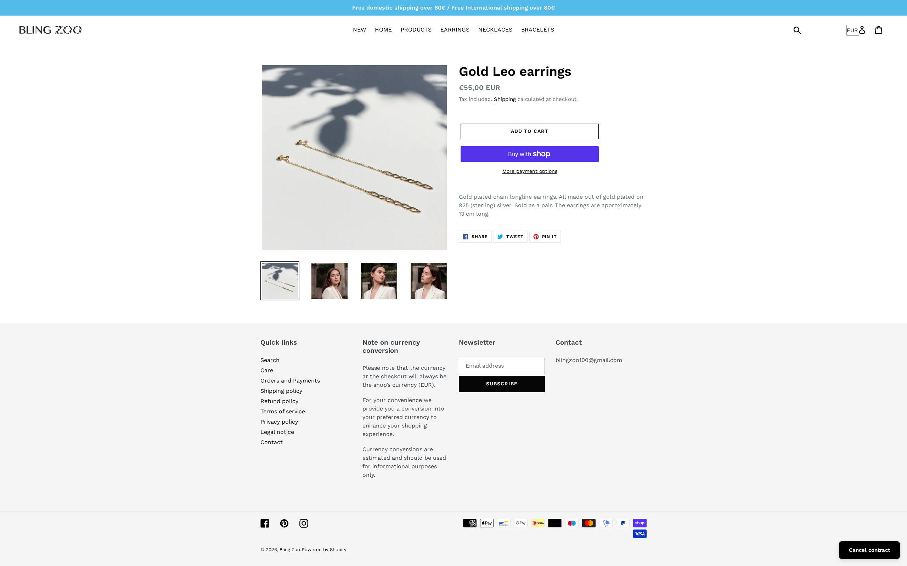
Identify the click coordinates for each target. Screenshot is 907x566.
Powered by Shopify (324, 549)
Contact (271, 442)
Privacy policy (279, 421)
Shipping (505, 99)
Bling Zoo (290, 549)
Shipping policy (281, 390)
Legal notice (277, 432)
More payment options (529, 171)
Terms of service (282, 411)
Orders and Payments (290, 380)
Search (270, 360)
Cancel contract (869, 550)
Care (266, 370)
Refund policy (279, 401)
